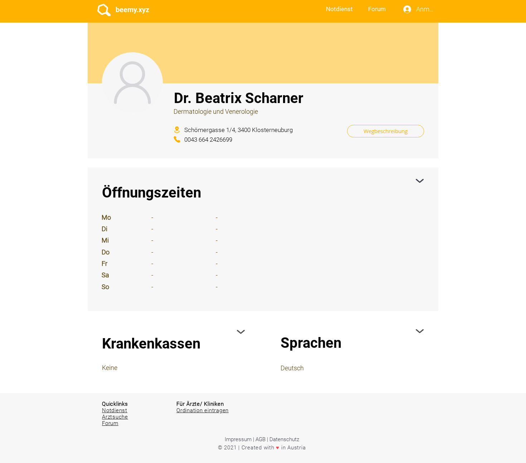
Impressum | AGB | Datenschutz (262, 439)
